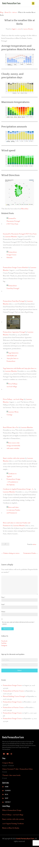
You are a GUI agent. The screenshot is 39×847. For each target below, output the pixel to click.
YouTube (4, 643)
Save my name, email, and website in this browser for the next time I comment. (18, 623)
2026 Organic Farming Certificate (13, 824)
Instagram (4, 645)
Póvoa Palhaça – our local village (12, 815)
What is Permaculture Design (11, 810)
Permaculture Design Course (12, 685)
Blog (1, 12)
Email (3, 604)
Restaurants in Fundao (30, 553)
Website (3, 612)
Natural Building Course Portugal (14, 696)
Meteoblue (24, 209)
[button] (33, 3)
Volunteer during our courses (10, 553)
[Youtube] (7, 754)
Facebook (4, 641)
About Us (7, 12)
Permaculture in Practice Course (13, 691)
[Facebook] (4, 754)
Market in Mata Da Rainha (10, 828)
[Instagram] (11, 754)
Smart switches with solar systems (13, 819)
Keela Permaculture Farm (11, 3)
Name (3, 597)
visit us (14, 12)
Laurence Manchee (28, 29)
